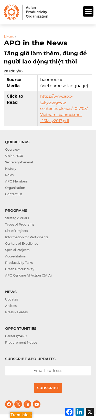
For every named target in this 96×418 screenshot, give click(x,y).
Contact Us (13, 194)
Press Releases (16, 312)
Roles (9, 175)
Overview (12, 149)
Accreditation (15, 256)
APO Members (16, 181)
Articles (11, 306)
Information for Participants (26, 237)
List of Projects (16, 231)
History (10, 169)
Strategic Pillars (17, 218)
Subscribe (48, 388)
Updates (11, 299)
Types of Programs (19, 224)
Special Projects (17, 250)
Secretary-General (19, 162)
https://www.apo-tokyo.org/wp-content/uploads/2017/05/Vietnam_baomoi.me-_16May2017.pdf (64, 108)
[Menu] (88, 11)
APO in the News (35, 42)
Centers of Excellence (21, 243)
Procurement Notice (21, 342)
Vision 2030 (14, 156)
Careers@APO (16, 336)
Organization (15, 188)
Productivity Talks (19, 263)
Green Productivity (19, 269)
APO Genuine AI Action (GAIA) (28, 275)
